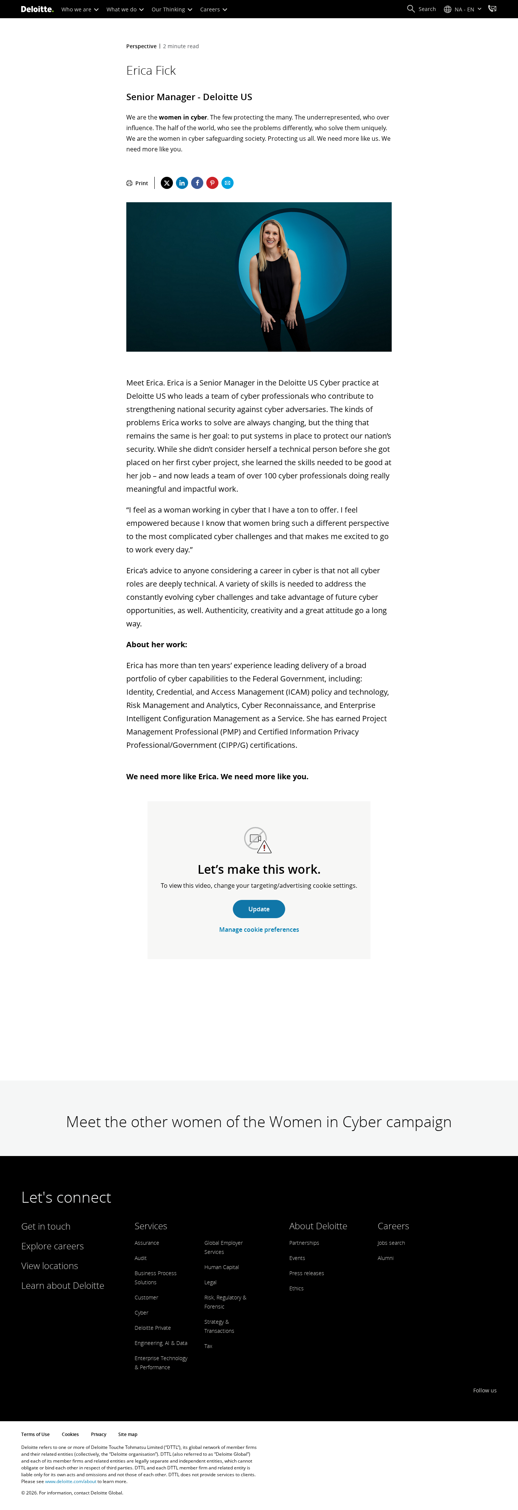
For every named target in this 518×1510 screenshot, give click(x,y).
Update (259, 909)
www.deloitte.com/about (70, 1481)
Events (297, 1257)
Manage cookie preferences (259, 929)
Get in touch (46, 1226)
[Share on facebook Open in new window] (197, 183)
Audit (141, 1257)
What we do (122, 9)
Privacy (98, 1434)
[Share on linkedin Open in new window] (182, 183)
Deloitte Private (153, 1327)
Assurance (147, 1242)
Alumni (386, 1257)
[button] (421, 9)
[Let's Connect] (492, 9)
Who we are (77, 9)
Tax (208, 1346)
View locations (49, 1265)
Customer (146, 1297)
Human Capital (221, 1267)
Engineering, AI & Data (161, 1342)
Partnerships (304, 1242)
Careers (210, 9)
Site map (127, 1434)
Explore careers (52, 1245)
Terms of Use (35, 1434)
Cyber (141, 1312)
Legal (210, 1282)
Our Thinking (169, 9)
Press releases (306, 1273)
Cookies (70, 1434)
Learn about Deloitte (62, 1285)
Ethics (296, 1288)
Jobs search (391, 1242)
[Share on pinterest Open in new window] (212, 183)
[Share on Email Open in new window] (227, 183)
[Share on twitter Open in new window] (167, 183)
